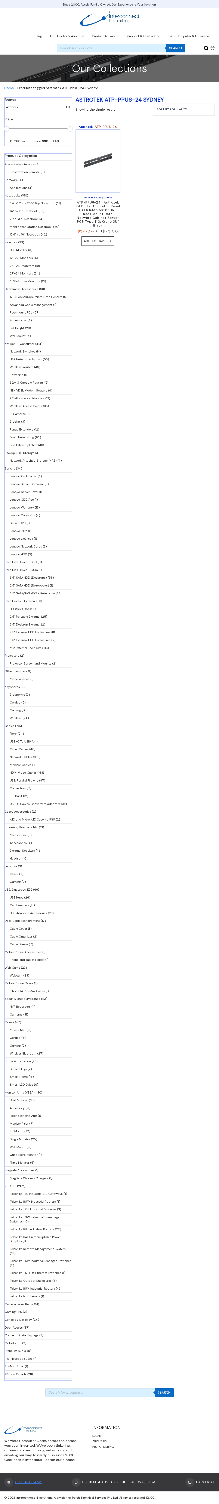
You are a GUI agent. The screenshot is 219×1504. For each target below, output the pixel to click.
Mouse (9, 1022)
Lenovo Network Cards (26, 546)
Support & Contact (141, 36)
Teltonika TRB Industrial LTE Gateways (36, 1194)
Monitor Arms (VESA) (20, 1092)
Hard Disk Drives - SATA (21, 570)
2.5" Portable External (25, 616)
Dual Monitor (19, 1100)
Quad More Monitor (24, 1155)
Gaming (15, 710)
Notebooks (12, 195)
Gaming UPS (13, 1312)
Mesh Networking (22, 437)
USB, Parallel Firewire (24, 780)
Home (9, 88)
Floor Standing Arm (23, 1116)
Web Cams (12, 967)
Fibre (13, 733)
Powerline (16, 375)
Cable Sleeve (19, 944)
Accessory (17, 1108)
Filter (15, 141)
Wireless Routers (21, 367)
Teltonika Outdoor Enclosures (31, 1281)
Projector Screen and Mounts (30, 663)
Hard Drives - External (20, 601)
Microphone (18, 835)
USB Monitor (18, 250)
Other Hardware (16, 671)
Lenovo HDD (18, 554)
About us (99, 1441)
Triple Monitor (19, 1162)
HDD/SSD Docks (21, 609)
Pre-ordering (103, 1447)
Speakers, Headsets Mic (21, 827)
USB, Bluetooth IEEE (18, 889)
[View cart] (212, 48)
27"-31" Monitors (21, 273)
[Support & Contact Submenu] (159, 36)
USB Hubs (16, 897)
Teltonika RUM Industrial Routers (32, 1288)
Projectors (12, 655)
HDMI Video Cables (23, 772)
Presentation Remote (20, 164)
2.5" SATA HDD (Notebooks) (29, 585)
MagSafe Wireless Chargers (29, 1178)
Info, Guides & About (65, 36)
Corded (15, 702)
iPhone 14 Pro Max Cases (27, 991)
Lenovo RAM (18, 531)
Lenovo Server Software (27, 484)
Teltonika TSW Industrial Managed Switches (40, 1261)
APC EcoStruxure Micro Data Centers (36, 297)
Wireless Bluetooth (23, 1053)
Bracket (15, 421)
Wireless (16, 718)
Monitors (11, 242)
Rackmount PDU (21, 312)
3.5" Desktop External (25, 624)
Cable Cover (18, 928)
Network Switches (22, 351)
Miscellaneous (20, 679)
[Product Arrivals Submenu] (119, 36)
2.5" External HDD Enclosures (30, 632)
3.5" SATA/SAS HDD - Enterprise (32, 593)
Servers (10, 468)
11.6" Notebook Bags (19, 1359)
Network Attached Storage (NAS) (33, 460)
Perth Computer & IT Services (189, 36)
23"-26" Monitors (22, 266)
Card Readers (19, 905)
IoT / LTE (10, 1186)
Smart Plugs (18, 1069)
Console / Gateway (18, 1320)
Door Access (14, 1327)
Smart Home (19, 1077)
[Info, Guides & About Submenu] (84, 36)
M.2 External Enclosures (26, 648)
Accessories (18, 320)
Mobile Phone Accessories (23, 952)
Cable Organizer (21, 936)
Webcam (16, 975)
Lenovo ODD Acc (22, 499)
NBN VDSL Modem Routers (28, 390)
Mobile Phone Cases (19, 983)
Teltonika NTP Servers (25, 1296)
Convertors (18, 788)
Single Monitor (20, 1139)
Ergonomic (17, 694)
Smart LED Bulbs (21, 1084)
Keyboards (12, 687)
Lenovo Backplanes (23, 476)
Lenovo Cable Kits (22, 515)
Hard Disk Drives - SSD (21, 562)
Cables (9, 726)
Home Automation (18, 1061)
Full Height (17, 328)
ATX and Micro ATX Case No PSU (32, 819)
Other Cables (19, 749)
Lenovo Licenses (21, 538)
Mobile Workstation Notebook (31, 227)
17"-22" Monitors (21, 258)
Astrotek (12, 107)
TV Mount (17, 1131)
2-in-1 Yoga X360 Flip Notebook (32, 203)
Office (14, 874)
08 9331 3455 (28, 1482)
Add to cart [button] (95, 241)
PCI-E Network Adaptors (27, 398)
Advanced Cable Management (31, 305)
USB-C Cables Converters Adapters (35, 804)
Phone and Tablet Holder (27, 960)
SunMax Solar (14, 1366)
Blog (39, 36)
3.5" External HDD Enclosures (30, 640)
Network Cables (21, 757)
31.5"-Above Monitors (25, 281)
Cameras (16, 1014)
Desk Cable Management (22, 921)
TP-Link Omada (16, 1374)
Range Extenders (21, 429)
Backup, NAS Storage (19, 453)
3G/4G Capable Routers (27, 382)
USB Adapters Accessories (28, 913)
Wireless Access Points (26, 406)
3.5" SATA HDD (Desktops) (28, 577)
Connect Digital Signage (21, 1335)
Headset (16, 858)
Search (175, 48)
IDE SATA (16, 796)
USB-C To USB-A (22, 741)
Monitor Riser (19, 1123)
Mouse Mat (18, 1030)
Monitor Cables (20, 765)
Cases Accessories (18, 811)
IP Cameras (18, 414)
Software (11, 180)
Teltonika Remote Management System (38, 1249)
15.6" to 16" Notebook (25, 234)
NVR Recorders (20, 1006)
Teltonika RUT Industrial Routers (32, 1229)
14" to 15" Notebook (24, 211)
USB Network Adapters (26, 359)
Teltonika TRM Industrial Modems (33, 1209)
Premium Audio (15, 1351)
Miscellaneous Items (19, 1304)
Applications (18, 188)
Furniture (11, 866)
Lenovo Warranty (22, 507)
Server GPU (18, 523)
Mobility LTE (13, 1343)
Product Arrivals (103, 36)
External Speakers (22, 850)
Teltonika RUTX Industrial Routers (33, 1201)
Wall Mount (18, 336)
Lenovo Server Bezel (24, 492)
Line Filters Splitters (23, 445)
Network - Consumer (19, 344)
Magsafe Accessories (19, 1170)
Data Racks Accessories (21, 289)
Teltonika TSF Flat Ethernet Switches (35, 1273)
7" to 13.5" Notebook (24, 219)
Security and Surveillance (22, 999)
